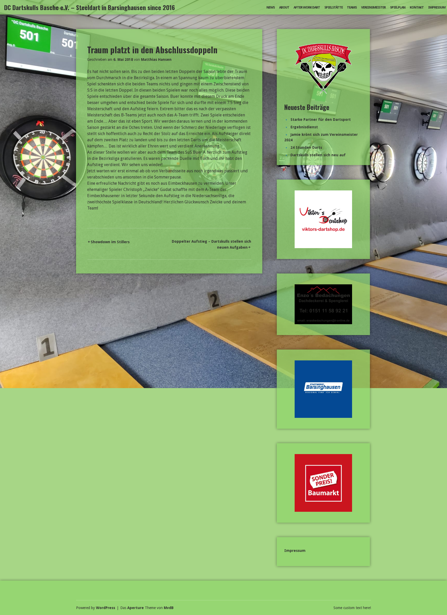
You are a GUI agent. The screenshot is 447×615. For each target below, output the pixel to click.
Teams (352, 7)
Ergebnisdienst (304, 127)
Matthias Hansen (156, 59)
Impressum (436, 7)
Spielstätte (333, 7)
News (270, 7)
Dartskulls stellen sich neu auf (318, 155)
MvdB (169, 608)
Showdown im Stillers (110, 242)
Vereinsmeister (373, 7)
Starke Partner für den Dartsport (320, 119)
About (284, 7)
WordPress (105, 608)
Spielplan (397, 7)
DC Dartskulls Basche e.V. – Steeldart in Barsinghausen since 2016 (89, 7)
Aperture (135, 608)
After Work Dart (307, 7)
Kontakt (417, 7)
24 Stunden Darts (306, 147)
